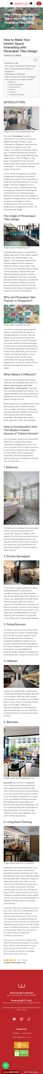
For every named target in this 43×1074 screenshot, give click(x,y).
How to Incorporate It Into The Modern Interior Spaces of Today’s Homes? (20, 78)
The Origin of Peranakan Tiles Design (20, 66)
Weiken (18, 55)
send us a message (26, 951)
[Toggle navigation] (39, 3)
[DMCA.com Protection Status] (21, 1053)
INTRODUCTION (11, 63)
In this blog (31, 198)
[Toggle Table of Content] (34, 60)
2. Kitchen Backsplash (15, 84)
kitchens (33, 596)
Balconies (8, 783)
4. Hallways (12, 89)
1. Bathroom (12, 82)
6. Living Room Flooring (16, 94)
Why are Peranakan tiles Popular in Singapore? (19, 70)
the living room (27, 873)
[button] (5, 1065)
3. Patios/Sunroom (14, 87)
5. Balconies (12, 92)
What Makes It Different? (15, 74)
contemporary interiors (23, 442)
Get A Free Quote (31, 1072)
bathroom (11, 528)
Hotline (11, 1072)
